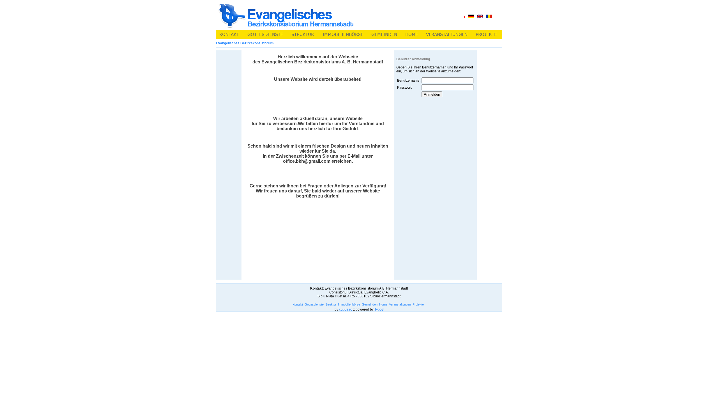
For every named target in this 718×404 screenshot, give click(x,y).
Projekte (418, 304)
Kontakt (298, 304)
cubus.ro (345, 309)
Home (383, 304)
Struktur (330, 304)
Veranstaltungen (400, 304)
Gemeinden (370, 304)
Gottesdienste (314, 304)
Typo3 (379, 309)
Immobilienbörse (349, 304)
